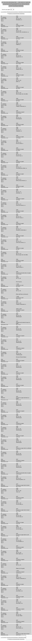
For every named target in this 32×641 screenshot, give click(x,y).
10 (9, 11)
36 (18, 13)
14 (14, 11)
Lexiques (5, 4)
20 (21, 11)
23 (25, 11)
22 (24, 11)
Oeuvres (9, 2)
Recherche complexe (24, 2)
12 (11, 11)
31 (11, 13)
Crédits (27, 4)
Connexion (20, 6)
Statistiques (11, 4)
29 (9, 13)
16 (16, 11)
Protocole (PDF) (20, 4)
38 (20, 13)
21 (23, 11)
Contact (11, 6)
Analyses (14, 2)
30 (10, 13)
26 (29, 11)
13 (12, 11)
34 (15, 13)
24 (26, 11)
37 (19, 13)
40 (23, 13)
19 (20, 11)
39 (22, 13)
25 (28, 11)
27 (30, 11)
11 (10, 11)
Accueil (4, 2)
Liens (15, 6)
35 (16, 13)
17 (17, 11)
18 (19, 11)
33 (14, 13)
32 (13, 13)
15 (15, 11)
